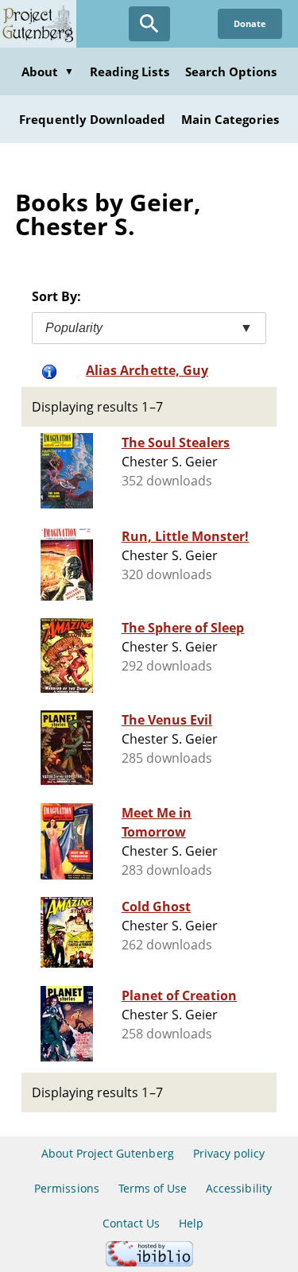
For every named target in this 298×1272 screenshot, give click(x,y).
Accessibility (239, 1188)
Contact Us (131, 1223)
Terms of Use (152, 1188)
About (47, 71)
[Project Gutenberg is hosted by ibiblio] (149, 1262)
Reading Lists (129, 71)
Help (191, 1223)
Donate (250, 23)
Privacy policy (229, 1153)
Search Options (231, 71)
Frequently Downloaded (92, 119)
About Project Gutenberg (107, 1153)
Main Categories (230, 119)
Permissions (66, 1188)
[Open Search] (149, 23)
